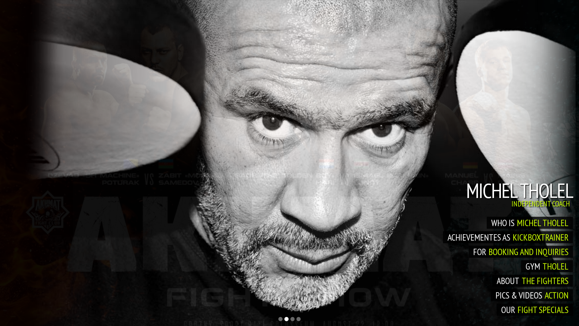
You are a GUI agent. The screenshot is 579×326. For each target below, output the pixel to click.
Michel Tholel (542, 223)
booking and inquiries (528, 251)
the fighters (545, 280)
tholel (555, 266)
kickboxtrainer (540, 237)
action (556, 295)
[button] (280, 319)
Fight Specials (542, 309)
